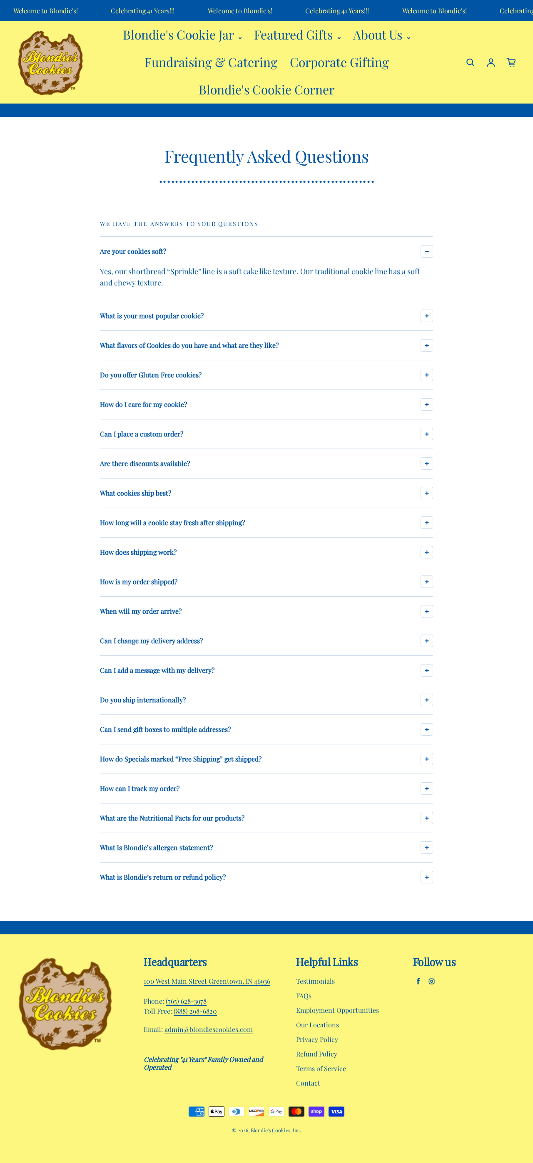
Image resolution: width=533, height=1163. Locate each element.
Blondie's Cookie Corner (266, 89)
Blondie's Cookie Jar (180, 34)
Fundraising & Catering (210, 62)
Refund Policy (316, 1053)
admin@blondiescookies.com (208, 1029)
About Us (379, 34)
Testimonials (315, 981)
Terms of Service (321, 1068)
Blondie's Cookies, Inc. (276, 1130)
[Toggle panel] (427, 251)
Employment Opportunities (337, 1010)
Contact (308, 1083)
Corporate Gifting (339, 62)
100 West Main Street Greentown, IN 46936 (207, 981)
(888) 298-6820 (195, 1011)
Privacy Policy (317, 1039)
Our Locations (317, 1024)
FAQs (303, 995)
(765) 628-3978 (186, 1001)
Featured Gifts (295, 34)
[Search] (471, 62)
